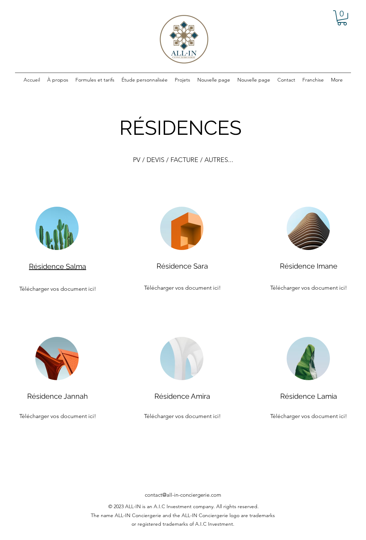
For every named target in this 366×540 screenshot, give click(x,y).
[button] (342, 17)
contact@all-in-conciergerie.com (183, 494)
